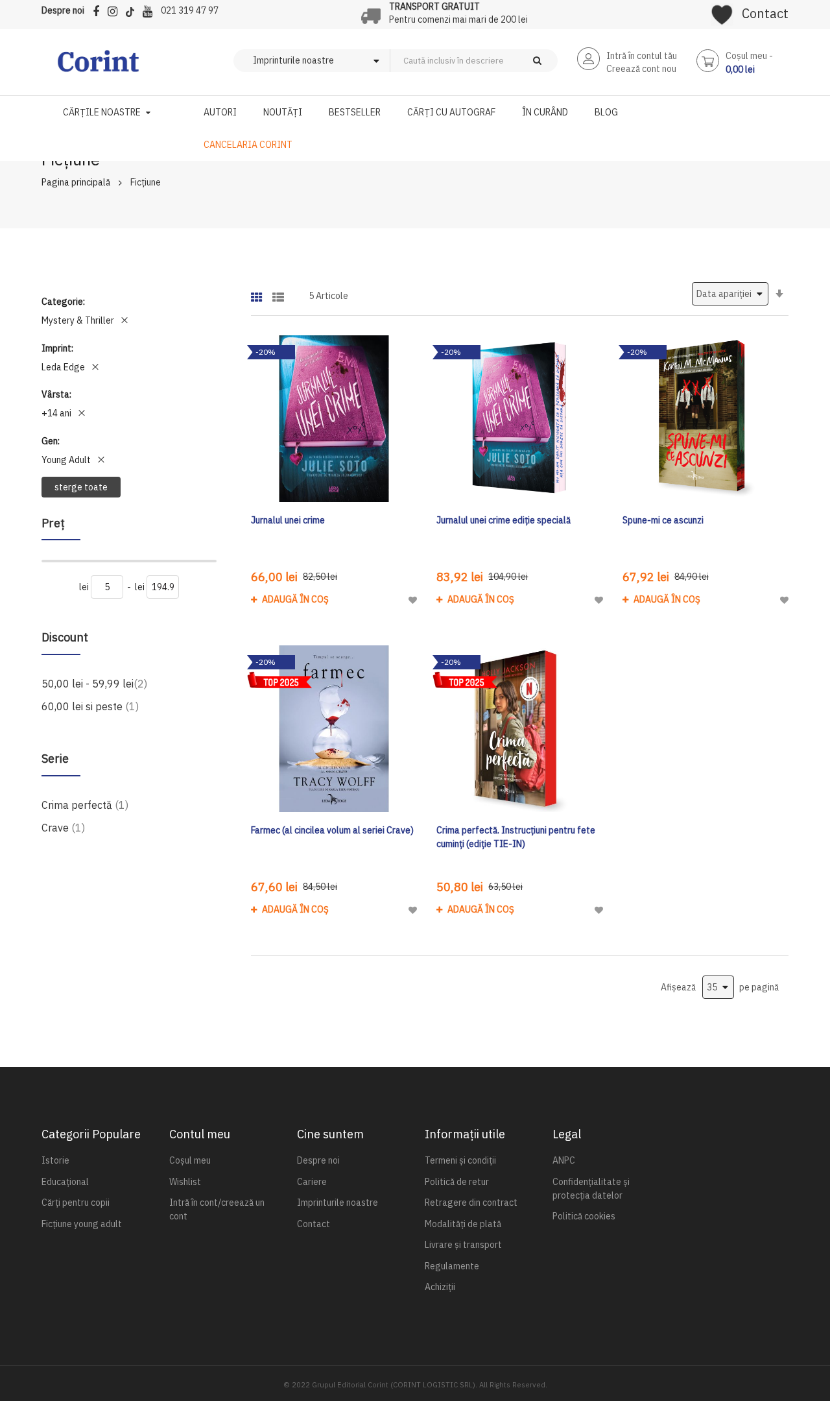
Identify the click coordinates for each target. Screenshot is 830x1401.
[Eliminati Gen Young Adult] (101, 460)
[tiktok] (133, 9)
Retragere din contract (471, 1202)
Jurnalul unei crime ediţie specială (503, 520)
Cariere (312, 1182)
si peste (90, 706)
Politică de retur (457, 1182)
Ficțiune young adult (82, 1224)
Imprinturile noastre (337, 1202)
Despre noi (63, 10)
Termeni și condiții (460, 1160)
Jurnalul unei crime (288, 520)
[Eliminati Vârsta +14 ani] (81, 413)
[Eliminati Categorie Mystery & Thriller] (124, 320)
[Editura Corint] (98, 67)
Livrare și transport (463, 1245)
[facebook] (99, 9)
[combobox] (495, 60)
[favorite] (722, 10)
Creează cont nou (641, 69)
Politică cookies (583, 1216)
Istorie (55, 1160)
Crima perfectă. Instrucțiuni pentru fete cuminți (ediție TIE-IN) (515, 837)
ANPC (563, 1160)
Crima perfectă (85, 804)
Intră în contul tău (641, 56)
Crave (63, 827)
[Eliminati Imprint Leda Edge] (95, 367)
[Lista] (278, 293)
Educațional (65, 1182)
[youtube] (151, 9)
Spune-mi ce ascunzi (663, 520)
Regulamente (452, 1266)
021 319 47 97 (190, 10)
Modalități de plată (463, 1224)
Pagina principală (76, 182)
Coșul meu (190, 1160)
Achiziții (440, 1287)
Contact (765, 13)
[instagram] (116, 9)
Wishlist (185, 1182)
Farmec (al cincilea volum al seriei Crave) (332, 830)
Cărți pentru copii (76, 1202)
